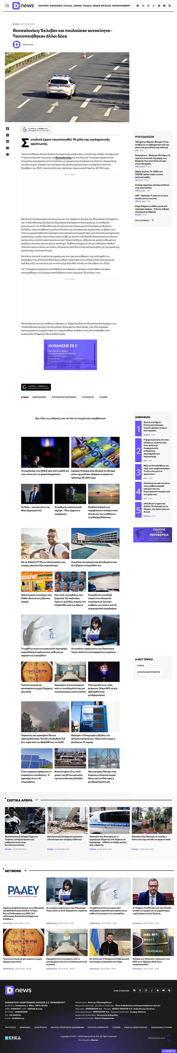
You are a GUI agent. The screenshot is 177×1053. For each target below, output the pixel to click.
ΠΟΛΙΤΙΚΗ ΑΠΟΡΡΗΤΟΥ (98, 1027)
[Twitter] (7, 135)
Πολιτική (139, 180)
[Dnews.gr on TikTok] (154, 6)
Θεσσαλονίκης (63, 157)
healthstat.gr (51, 923)
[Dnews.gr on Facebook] (138, 6)
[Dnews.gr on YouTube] (164, 6)
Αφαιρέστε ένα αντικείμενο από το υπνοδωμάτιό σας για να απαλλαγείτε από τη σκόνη (70, 688)
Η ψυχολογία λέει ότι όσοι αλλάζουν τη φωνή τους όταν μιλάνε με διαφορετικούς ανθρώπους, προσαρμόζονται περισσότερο (156, 448)
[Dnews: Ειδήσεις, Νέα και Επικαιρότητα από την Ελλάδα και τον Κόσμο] (23, 5)
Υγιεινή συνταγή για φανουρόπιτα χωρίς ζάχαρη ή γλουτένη (36, 688)
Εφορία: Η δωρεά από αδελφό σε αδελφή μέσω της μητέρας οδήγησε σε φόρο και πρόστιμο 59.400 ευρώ (93, 474)
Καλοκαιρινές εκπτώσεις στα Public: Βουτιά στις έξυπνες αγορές (36, 598)
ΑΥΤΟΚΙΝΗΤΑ (88, 397)
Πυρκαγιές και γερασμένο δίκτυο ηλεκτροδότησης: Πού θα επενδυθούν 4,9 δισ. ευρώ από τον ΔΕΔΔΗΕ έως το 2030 (43, 738)
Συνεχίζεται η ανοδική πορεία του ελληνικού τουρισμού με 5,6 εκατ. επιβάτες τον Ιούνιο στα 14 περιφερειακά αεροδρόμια (102, 601)
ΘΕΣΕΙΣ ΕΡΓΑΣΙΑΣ (102, 5)
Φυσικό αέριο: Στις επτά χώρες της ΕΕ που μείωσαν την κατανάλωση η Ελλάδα (69, 775)
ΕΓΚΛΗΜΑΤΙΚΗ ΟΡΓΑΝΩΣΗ (64, 397)
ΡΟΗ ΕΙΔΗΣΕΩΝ (144, 136)
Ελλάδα (16, 24)
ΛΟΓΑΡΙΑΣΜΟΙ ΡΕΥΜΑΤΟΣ (148, 672)
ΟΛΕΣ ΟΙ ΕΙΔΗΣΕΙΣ (121, 991)
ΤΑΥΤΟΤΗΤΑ (10, 1027)
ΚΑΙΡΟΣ (140, 665)
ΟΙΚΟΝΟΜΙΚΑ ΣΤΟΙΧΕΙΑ (161, 1027)
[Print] (7, 154)
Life (136, 150)
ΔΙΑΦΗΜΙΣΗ (25, 1027)
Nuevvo (94, 1040)
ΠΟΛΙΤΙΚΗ (43, 5)
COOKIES (116, 1027)
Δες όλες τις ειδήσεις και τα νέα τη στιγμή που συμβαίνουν (70, 418)
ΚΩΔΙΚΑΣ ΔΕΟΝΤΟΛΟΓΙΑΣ (135, 1027)
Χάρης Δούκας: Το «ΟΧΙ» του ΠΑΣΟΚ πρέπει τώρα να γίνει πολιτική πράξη (149, 174)
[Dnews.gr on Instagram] (148, 6)
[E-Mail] (7, 148)
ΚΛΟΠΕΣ (103, 397)
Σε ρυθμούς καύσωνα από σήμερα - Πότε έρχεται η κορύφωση (68, 510)
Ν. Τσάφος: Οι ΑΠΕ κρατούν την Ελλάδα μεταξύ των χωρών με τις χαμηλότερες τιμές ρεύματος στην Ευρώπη (152, 911)
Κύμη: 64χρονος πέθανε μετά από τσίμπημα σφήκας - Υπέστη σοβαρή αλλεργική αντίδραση (152, 209)
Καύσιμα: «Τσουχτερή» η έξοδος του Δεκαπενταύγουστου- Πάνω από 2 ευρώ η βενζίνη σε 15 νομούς (93, 738)
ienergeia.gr (8, 923)
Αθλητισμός (140, 166)
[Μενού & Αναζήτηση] (7, 6)
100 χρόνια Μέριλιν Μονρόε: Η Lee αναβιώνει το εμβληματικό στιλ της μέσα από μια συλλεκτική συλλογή (152, 145)
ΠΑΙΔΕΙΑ (87, 5)
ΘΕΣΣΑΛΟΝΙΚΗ (39, 397)
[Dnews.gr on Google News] (159, 6)
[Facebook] (7, 128)
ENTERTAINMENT (121, 5)
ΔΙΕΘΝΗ (78, 5)
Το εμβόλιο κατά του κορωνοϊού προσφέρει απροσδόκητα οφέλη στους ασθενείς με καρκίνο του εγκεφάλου (44, 652)
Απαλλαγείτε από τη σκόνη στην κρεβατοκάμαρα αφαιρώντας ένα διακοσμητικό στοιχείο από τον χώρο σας (157, 488)
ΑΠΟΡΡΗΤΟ (170, 1051)
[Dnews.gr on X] (143, 6)
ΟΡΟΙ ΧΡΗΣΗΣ (40, 1027)
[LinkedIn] (7, 141)
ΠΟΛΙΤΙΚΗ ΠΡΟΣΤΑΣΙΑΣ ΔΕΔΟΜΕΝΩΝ (67, 1027)
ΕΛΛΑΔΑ (68, 5)
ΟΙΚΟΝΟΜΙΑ (56, 5)
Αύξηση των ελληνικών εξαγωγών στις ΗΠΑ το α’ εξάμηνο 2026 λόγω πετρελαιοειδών (151, 962)
